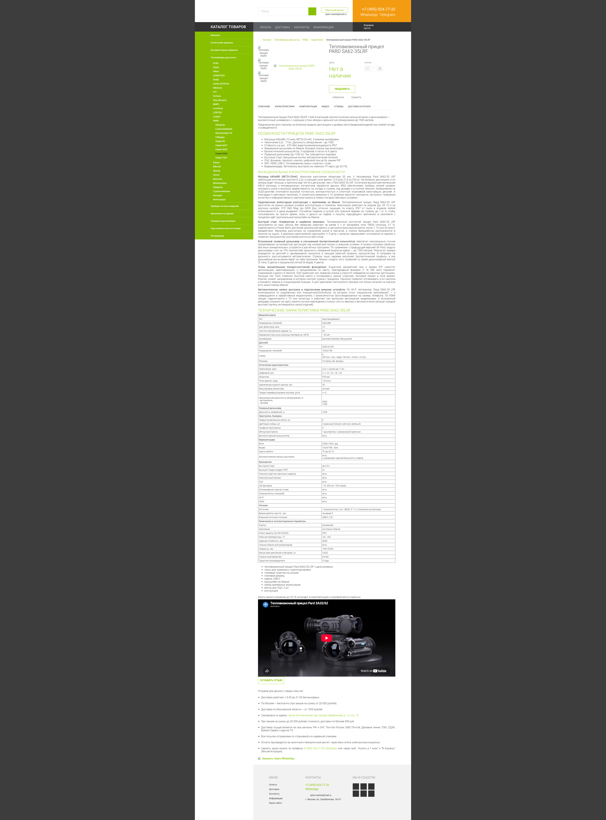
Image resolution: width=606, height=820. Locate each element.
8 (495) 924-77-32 (314, 748)
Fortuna (217, 96)
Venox (216, 175)
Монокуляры (220, 183)
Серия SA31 (221, 145)
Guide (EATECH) (221, 83)
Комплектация (308, 106)
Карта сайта (275, 803)
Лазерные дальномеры (223, 221)
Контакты (274, 794)
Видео (325, 106)
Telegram (371, 793)
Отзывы (338, 106)
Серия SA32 (221, 149)
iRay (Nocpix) (219, 100)
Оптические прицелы (222, 42)
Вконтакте (356, 786)
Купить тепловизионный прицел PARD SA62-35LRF (229, 791)
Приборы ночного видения (225, 206)
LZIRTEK (217, 112)
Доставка (274, 789)
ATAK (215, 63)
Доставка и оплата (359, 106)
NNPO (216, 104)
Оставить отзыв (271, 680)
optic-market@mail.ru (320, 795)
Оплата (273, 784)
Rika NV (217, 166)
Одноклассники (371, 786)
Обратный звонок (334, 10)
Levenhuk (218, 108)
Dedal (216, 79)
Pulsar (216, 162)
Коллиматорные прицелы (224, 50)
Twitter (356, 793)
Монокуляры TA (223, 133)
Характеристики (284, 106)
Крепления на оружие (222, 213)
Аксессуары (219, 199)
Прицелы (220, 125)
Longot (216, 116)
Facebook (363, 786)
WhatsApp (331, 748)
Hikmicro (217, 88)
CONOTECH (219, 75)
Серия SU (220, 141)
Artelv (216, 67)
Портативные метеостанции (226, 228)
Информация (276, 798)
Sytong (216, 170)
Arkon (216, 71)
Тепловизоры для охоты (223, 57)
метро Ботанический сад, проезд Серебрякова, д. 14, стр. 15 (323, 715)
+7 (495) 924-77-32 (317, 785)
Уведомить (342, 88)
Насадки (217, 195)
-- (263, 43)
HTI (215, 92)
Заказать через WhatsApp (278, 758)
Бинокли (215, 35)
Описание (264, 106)
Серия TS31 (221, 157)
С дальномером (223, 129)
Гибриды (220, 137)
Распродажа (217, 236)
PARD (216, 120)
